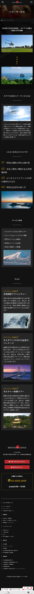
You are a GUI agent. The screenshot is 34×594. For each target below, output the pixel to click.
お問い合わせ (6, 530)
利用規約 (5, 548)
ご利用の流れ (6, 532)
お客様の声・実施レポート (8, 510)
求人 (4, 534)
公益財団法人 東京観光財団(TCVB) (10, 562)
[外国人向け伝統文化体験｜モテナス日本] (17, 2)
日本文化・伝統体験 (7, 518)
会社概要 (5, 544)
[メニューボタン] (31, 2)
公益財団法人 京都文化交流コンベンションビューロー (14, 568)
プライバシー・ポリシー (8, 546)
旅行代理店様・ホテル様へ (8, 536)
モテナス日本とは (6, 506)
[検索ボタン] (2, 2)
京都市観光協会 (6, 566)
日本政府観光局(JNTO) (8, 560)
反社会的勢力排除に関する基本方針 (10, 550)
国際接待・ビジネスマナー (8, 522)
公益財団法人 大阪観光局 (8, 564)
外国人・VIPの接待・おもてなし (10, 520)
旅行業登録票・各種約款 (8, 552)
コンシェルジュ (6, 508)
